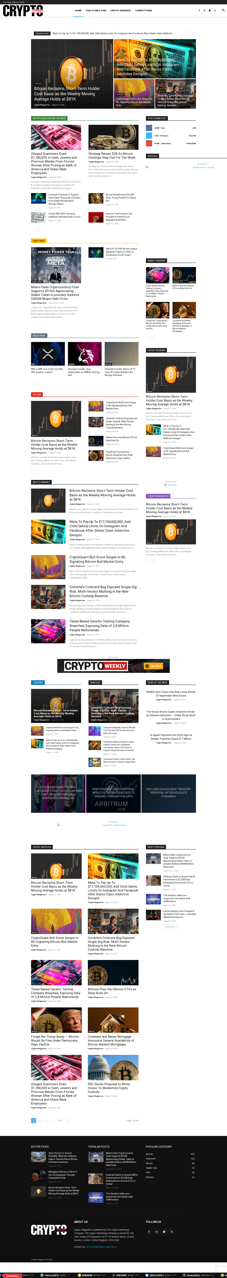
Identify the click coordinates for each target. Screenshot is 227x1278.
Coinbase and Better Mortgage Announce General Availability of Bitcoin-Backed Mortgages (182, 325)
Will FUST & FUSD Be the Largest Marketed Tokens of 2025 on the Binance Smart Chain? (121, 252)
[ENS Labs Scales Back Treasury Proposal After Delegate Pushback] (168, 793)
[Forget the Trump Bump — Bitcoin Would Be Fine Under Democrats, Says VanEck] (95, 455)
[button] (223, 10)
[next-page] (38, 229)
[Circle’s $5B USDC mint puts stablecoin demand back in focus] (38, 217)
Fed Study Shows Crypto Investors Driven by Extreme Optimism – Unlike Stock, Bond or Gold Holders (170, 715)
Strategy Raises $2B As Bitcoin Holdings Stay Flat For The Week (111, 155)
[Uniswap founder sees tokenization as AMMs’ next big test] (85, 354)
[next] (191, 33)
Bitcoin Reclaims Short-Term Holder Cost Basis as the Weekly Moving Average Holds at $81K (54, 444)
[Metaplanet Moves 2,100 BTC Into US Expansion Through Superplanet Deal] (38, 1175)
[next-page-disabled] (38, 324)
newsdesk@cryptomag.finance (101, 1246)
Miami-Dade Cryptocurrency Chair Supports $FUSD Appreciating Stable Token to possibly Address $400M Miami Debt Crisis (55, 293)
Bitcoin (38, 84)
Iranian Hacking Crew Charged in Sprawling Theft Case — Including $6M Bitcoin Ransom (179, 914)
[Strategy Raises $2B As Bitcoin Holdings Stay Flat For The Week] (113, 137)
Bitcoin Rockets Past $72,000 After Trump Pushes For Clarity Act (121, 197)
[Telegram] (209, 10)
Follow (192, 136)
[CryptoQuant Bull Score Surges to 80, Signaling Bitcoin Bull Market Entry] (134, 94)
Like (194, 128)
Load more (170, 926)
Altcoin (71, 364)
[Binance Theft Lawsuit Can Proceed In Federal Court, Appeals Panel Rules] (95, 217)
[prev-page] (33, 229)
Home (78, 10)
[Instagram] (204, 10)
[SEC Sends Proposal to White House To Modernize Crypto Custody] (113, 1067)
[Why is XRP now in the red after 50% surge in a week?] (48, 354)
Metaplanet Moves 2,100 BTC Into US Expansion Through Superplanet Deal (62, 1175)
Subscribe (191, 143)
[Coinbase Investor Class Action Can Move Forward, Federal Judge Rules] (94, 762)
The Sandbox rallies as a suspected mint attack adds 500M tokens (176, 898)
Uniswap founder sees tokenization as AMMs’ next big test (84, 372)
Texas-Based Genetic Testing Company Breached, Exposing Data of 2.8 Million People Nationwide (157, 290)
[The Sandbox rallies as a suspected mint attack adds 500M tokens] (153, 899)
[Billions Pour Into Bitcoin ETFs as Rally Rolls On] (95, 441)
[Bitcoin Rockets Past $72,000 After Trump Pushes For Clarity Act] (95, 198)
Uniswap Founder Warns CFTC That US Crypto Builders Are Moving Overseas (120, 372)
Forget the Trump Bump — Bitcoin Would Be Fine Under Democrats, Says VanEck (119, 455)
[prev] (186, 33)
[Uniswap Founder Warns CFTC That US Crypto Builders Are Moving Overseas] (122, 354)
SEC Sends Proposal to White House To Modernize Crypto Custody (109, 1088)
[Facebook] (199, 10)
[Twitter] (215, 10)
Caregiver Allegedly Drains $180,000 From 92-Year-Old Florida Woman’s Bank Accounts (119, 730)
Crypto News (37, 282)
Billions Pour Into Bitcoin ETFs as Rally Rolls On (183, 286)
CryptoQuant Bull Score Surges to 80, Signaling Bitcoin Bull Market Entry (121, 405)
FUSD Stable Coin (96, 10)
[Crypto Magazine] (49, 1230)
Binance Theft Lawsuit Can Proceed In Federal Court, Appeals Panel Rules (119, 216)
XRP (33, 364)
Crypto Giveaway (120, 10)
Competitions (143, 10)
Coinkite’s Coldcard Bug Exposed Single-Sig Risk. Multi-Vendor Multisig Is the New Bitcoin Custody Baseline (110, 33)
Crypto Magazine (38, 177)
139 (59, 1120)
